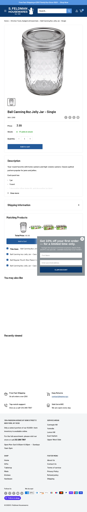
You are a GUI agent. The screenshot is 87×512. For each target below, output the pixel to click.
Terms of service (54, 467)
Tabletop (8, 467)
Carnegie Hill (52, 424)
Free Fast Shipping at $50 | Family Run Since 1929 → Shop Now (43, 2)
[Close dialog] (82, 239)
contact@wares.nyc (60, 396)
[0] (81, 11)
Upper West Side (54, 439)
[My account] (77, 11)
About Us (51, 460)
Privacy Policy (53, 471)
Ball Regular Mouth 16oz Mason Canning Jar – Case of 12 (32, 260)
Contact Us (51, 464)
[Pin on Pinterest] (69, 117)
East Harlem (52, 436)
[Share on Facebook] (65, 117)
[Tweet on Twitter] (73, 117)
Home (6, 21)
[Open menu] (5, 11)
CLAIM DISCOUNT (61, 270)
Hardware (8, 479)
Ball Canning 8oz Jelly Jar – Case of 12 (25, 265)
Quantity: (11, 139)
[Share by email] (77, 117)
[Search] (69, 11)
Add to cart (25, 146)
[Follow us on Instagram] (9, 493)
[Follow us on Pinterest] (13, 493)
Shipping (50, 479)
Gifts (6, 464)
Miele (6, 471)
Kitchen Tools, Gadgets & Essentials (24, 21)
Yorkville (50, 428)
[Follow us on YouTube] (17, 493)
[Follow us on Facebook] (5, 493)
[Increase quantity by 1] (30, 139)
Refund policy (52, 475)
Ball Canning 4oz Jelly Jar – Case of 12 (25, 254)
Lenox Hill (51, 432)
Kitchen (7, 475)
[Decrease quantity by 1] (19, 139)
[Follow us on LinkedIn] (21, 493)
